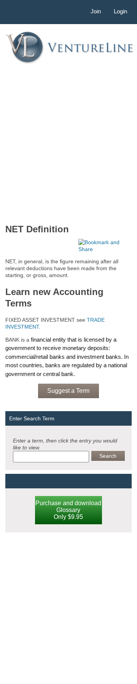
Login (120, 11)
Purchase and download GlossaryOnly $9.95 (68, 510)
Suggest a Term (68, 390)
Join (96, 11)
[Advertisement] (68, 143)
